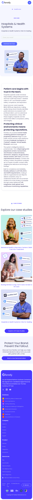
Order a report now (6, 474)
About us (4, 424)
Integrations (5, 449)
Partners (4, 430)
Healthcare (7, 414)
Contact (4, 432)
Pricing (3, 446)
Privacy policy (4, 484)
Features (4, 443)
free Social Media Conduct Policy (12, 477)
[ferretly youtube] (10, 389)
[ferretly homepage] (6, 2)
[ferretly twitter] (3, 389)
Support (4, 435)
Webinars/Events (6, 466)
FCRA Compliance (6, 471)
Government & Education (11, 409)
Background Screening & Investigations (14, 406)
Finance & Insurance (10, 411)
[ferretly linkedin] (7, 389)
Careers (4, 427)
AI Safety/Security (15, 483)
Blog (3, 460)
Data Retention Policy (7, 469)
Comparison (5, 452)
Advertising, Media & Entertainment (13, 398)
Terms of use (8, 485)
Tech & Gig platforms (10, 401)
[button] (29, 2)
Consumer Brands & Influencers (12, 417)
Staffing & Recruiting (10, 404)
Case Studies (5, 463)
